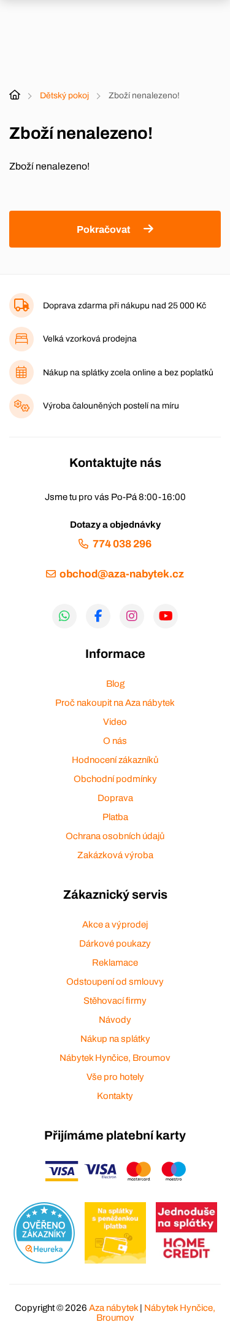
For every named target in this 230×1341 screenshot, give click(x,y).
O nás (115, 741)
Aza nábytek (113, 1308)
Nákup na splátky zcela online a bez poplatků (128, 372)
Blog (115, 684)
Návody (115, 1020)
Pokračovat (103, 229)
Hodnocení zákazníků (115, 760)
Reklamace (115, 963)
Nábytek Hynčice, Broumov (115, 1058)
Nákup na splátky (115, 1039)
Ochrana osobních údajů (115, 836)
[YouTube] (165, 616)
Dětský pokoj (64, 95)
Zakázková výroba (115, 855)
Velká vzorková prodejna (90, 338)
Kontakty (115, 1096)
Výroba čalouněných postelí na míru (111, 405)
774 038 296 (122, 544)
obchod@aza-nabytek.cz (121, 574)
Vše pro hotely (115, 1077)
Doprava (115, 798)
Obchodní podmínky (115, 779)
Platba (115, 817)
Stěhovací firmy (115, 1001)
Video (115, 722)
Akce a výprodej (115, 924)
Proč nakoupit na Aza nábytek (115, 703)
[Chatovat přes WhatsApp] (64, 616)
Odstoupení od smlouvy (115, 982)
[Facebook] (98, 616)
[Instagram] (132, 616)
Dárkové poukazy (115, 943)
